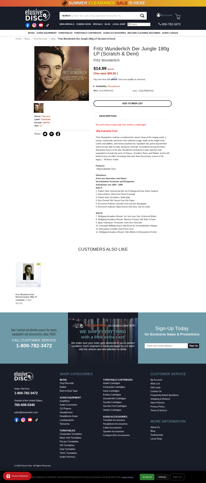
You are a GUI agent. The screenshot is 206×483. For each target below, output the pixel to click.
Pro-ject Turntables (69, 441)
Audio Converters (68, 405)
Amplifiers (65, 401)
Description (107, 116)
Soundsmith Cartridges (114, 398)
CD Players (65, 408)
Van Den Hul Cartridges (115, 406)
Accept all (147, 477)
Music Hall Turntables (70, 438)
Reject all (177, 477)
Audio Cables (170, 33)
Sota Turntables (67, 449)
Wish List (155, 383)
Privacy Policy (158, 406)
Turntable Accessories (114, 420)
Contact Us (156, 391)
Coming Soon (83, 24)
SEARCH (66, 16)
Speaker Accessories (113, 431)
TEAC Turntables (68, 453)
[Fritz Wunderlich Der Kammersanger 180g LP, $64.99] (28, 274)
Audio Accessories (114, 33)
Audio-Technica (67, 457)
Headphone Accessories (115, 424)
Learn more (127, 477)
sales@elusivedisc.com (26, 412)
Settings (162, 477)
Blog (153, 431)
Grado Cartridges (111, 383)
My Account (156, 380)
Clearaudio (46, 119)
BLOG (107, 24)
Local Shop (156, 439)
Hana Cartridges (111, 391)
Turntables (65, 33)
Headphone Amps (69, 416)
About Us (155, 427)
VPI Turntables (67, 445)
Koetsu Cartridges (112, 394)
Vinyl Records (67, 383)
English (134, 24)
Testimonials (157, 435)
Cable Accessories (112, 427)
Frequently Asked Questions (165, 395)
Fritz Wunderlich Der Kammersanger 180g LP (26, 295)
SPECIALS (98, 24)
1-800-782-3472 (34, 345)
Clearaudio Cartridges (114, 387)
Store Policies (157, 402)
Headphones (66, 412)
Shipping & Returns (160, 399)
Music (31, 33)
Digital (63, 387)
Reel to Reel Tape (69, 391)
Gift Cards (155, 387)
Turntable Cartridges (87, 33)
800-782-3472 (171, 24)
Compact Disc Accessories (116, 435)
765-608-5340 (24, 405)
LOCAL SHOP (119, 24)
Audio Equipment (47, 33)
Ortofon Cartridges (112, 410)
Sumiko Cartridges (112, 402)
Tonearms (65, 424)
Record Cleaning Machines (144, 33)
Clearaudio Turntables (71, 434)
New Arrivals (67, 24)
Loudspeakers (67, 420)
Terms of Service (159, 410)
